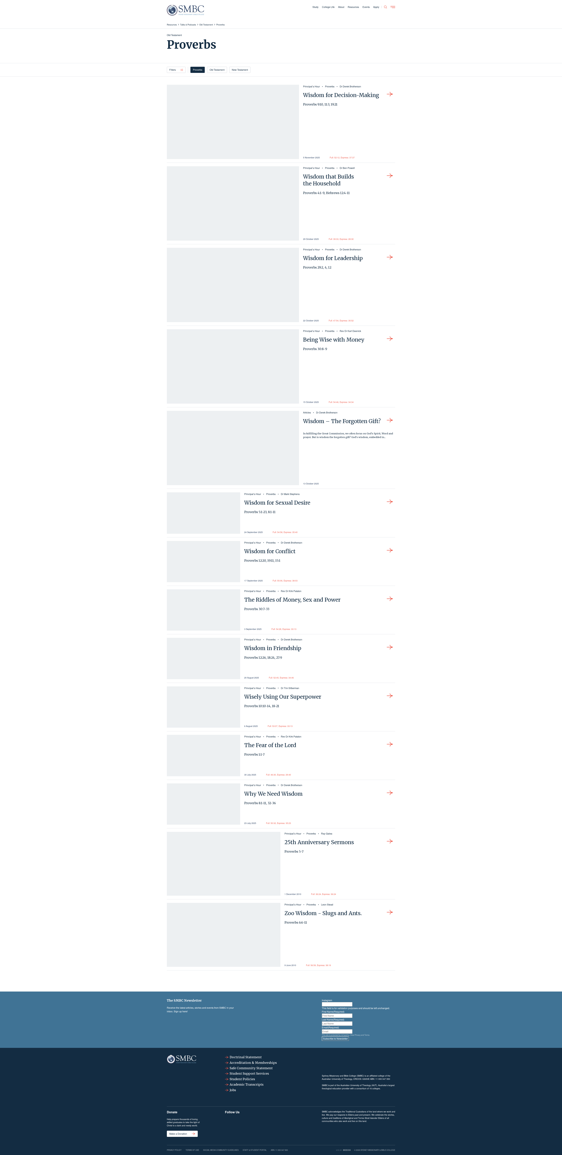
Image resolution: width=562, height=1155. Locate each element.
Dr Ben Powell (347, 168)
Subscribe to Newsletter (335, 1038)
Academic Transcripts (246, 1085)
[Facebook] (232, 1125)
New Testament (240, 69)
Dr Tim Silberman (290, 688)
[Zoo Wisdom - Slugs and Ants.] (223, 935)
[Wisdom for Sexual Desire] (203, 513)
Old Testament (217, 69)
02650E (366, 1078)
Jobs (233, 1090)
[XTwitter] (286, 1125)
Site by (339, 1150)
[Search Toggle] (385, 7)
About (341, 7)
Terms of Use (192, 1150)
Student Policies (242, 1079)
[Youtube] (305, 1125)
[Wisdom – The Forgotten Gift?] (233, 448)
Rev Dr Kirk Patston (291, 591)
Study (315, 7)
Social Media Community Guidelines (221, 1150)
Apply (376, 7)
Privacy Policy (174, 1150)
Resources (353, 7)
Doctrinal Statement (246, 1057)
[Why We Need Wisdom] (203, 804)
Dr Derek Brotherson (350, 86)
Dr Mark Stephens (290, 494)
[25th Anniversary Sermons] (223, 864)
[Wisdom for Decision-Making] (233, 122)
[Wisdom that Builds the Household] (233, 203)
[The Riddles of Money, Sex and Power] (203, 610)
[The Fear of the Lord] (203, 755)
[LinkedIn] (268, 1125)
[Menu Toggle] (392, 7)
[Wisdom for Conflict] (203, 561)
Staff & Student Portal (255, 1150)
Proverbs (197, 69)
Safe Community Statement (251, 1068)
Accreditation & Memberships (253, 1063)
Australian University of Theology (337, 1078)
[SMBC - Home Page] (185, 10)
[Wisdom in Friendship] (203, 658)
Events (366, 7)
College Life (328, 7)
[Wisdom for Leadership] (233, 285)
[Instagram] (250, 1125)
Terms (366, 1035)
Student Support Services (249, 1074)
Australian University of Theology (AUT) (358, 1085)
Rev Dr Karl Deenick (350, 331)
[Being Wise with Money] (233, 366)
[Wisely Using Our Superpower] (203, 707)
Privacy (357, 1035)
